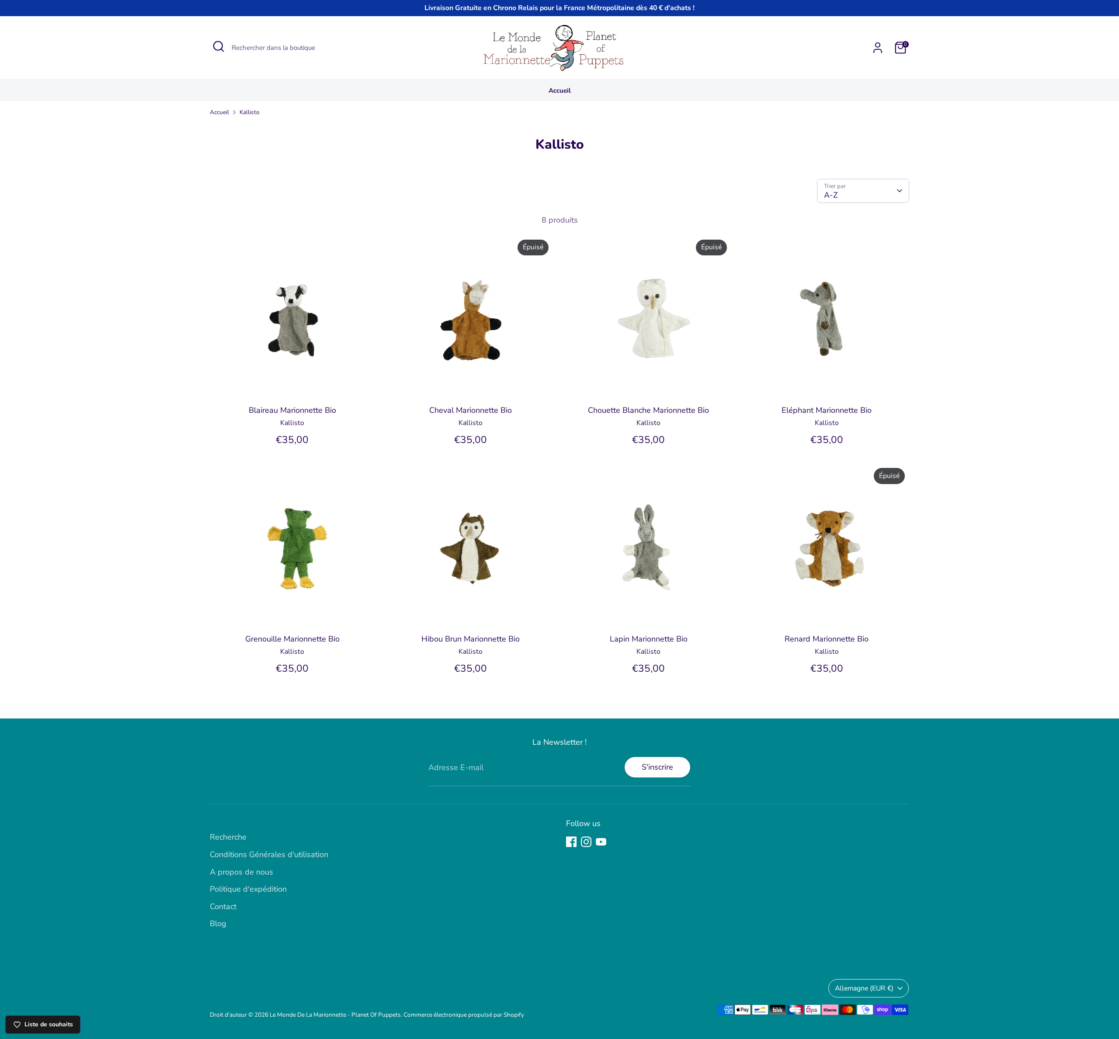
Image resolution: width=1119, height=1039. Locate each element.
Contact (223, 906)
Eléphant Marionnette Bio (827, 410)
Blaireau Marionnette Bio (292, 410)
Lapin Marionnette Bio (649, 639)
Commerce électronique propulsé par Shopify (463, 1015)
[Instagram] (586, 842)
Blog (218, 923)
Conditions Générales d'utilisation (269, 854)
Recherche (228, 837)
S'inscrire (657, 767)
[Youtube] (601, 842)
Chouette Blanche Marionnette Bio (648, 410)
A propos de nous (241, 872)
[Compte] (877, 47)
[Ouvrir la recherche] (218, 46)
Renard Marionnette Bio (827, 639)
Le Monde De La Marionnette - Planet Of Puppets (335, 1015)
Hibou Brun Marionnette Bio (470, 639)
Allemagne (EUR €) (864, 988)
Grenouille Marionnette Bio (292, 639)
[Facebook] (571, 842)
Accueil (560, 90)
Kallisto (250, 112)
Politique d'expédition (248, 889)
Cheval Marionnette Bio (470, 410)
